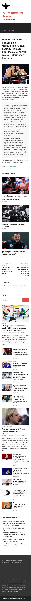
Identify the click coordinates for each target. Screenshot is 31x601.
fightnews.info (12, 166)
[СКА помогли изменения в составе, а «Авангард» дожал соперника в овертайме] (7, 367)
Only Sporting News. (13, 14)
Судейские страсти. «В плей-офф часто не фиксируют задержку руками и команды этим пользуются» (20, 352)
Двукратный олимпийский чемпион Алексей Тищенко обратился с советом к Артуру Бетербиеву (15, 252)
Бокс (3, 36)
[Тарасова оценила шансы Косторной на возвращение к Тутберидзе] (7, 508)
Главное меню (9, 31)
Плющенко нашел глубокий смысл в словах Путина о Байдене (13, 431)
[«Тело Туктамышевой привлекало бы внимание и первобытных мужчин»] (7, 474)
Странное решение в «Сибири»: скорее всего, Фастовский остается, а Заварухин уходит (20, 387)
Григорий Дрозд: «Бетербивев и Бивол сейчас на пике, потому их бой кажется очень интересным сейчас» (14, 197)
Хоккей (4, 323)
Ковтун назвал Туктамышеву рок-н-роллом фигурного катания (19, 482)
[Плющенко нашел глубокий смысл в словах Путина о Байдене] (15, 425)
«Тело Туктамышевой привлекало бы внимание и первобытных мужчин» (21, 471)
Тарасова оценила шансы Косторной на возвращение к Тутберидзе (19, 505)
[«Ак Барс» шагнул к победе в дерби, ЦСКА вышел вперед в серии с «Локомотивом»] (15, 322)
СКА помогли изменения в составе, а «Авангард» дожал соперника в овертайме (21, 364)
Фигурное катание (7, 426)
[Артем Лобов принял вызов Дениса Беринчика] (15, 222)
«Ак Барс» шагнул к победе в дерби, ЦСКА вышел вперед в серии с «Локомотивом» (14, 328)
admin (11, 61)
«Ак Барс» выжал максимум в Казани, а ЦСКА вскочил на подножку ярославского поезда (20, 399)
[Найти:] (15, 300)
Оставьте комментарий (20, 61)
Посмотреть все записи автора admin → (15, 286)
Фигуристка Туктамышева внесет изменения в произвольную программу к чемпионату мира (21, 458)
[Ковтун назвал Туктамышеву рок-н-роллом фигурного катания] (7, 485)
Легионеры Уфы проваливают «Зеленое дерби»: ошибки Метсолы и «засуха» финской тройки (20, 376)
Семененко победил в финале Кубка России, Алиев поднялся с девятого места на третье (20, 494)
